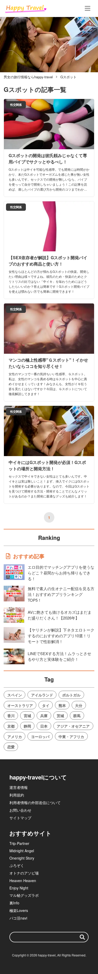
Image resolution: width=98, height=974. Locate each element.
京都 (11, 726)
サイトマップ (20, 817)
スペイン (14, 695)
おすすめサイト (30, 833)
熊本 (62, 705)
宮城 (27, 715)
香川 (11, 715)
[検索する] (82, 937)
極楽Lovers (18, 910)
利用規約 (16, 795)
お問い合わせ (20, 810)
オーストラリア (20, 705)
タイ (45, 705)
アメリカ (14, 736)
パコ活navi (18, 918)
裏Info (14, 902)
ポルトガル (71, 695)
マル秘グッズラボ (24, 895)
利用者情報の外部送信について (35, 802)
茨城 (60, 715)
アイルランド (42, 695)
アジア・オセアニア (73, 726)
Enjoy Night (18, 887)
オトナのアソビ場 (24, 873)
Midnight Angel (21, 850)
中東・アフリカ (71, 736)
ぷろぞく (16, 865)
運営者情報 (18, 787)
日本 (44, 726)
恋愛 (11, 746)
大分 (78, 705)
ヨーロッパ (40, 736)
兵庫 (44, 715)
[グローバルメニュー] (87, 8)
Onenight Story (21, 858)
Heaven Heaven (22, 880)
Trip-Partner (19, 843)
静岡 (27, 726)
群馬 (76, 715)
